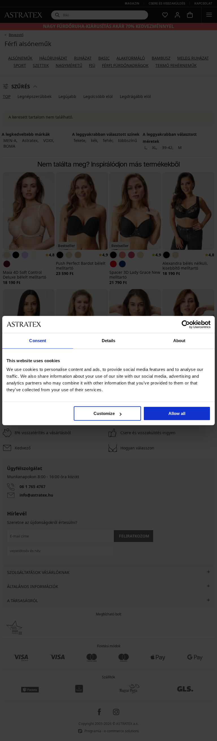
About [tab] (179, 340)
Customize (104, 413)
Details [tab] (109, 340)
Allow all (176, 413)
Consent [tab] (37, 340)
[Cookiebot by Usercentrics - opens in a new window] (186, 324)
